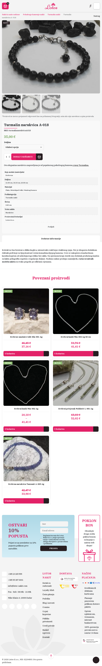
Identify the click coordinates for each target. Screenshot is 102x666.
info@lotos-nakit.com (17, 586)
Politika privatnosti (47, 620)
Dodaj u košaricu (23, 157)
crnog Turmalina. (80, 165)
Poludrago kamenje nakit (33, 14)
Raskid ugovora (46, 631)
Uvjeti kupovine (46, 613)
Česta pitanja (48, 594)
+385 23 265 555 (15, 574)
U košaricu (10, 353)
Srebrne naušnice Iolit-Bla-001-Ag (26, 337)
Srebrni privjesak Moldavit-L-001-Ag (75, 409)
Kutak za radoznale (47, 584)
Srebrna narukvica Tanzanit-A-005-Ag (26, 484)
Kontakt (46, 637)
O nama (45, 607)
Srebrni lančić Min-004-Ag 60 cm (76, 337)
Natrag (97, 16)
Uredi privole (48, 626)
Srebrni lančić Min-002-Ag (26, 409)
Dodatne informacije (51, 238)
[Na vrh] (51, 656)
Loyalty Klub (48, 590)
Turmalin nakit (54, 14)
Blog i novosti (48, 603)
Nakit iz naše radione (11, 14)
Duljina (7, 142)
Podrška (46, 599)
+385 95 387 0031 (15, 580)
